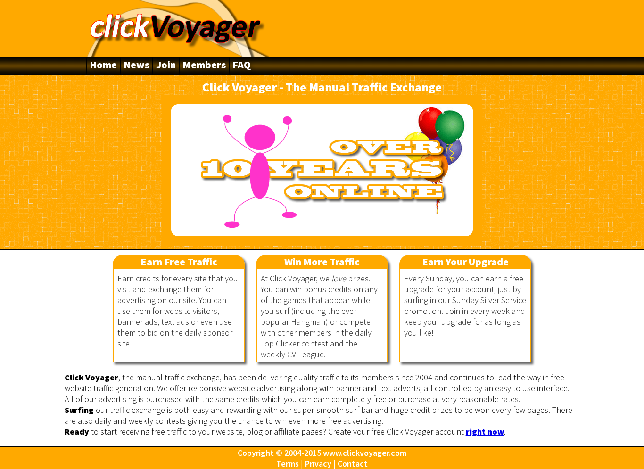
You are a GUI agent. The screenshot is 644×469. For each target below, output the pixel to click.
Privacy (318, 463)
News (136, 64)
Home (103, 64)
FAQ (241, 64)
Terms (287, 463)
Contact (353, 463)
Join (166, 64)
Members (204, 64)
